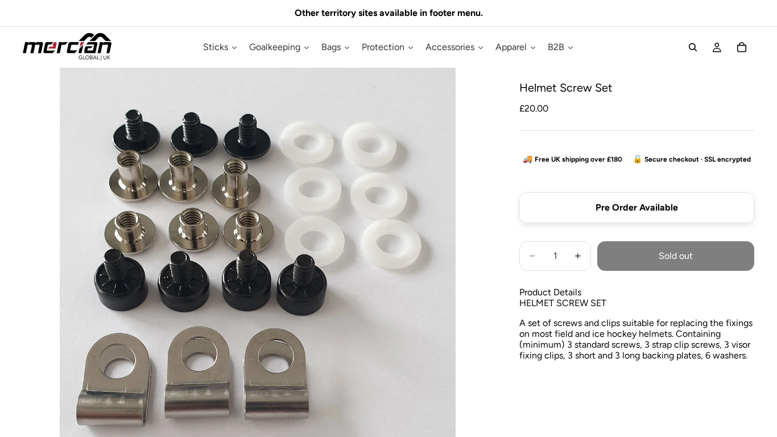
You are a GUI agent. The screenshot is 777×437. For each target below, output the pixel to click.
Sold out (676, 255)
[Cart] (741, 47)
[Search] (692, 47)
